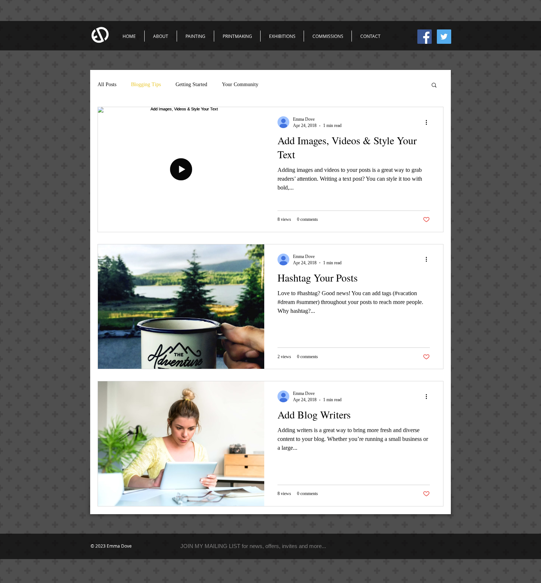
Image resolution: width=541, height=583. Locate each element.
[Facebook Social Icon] (424, 36)
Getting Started (191, 84)
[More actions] (428, 122)
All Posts (107, 84)
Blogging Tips (146, 84)
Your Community (240, 84)
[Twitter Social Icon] (444, 36)
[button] (434, 85)
